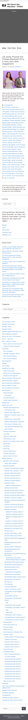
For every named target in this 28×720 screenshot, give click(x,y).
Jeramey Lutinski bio (19, 138)
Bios (7, 602)
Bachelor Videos (7, 329)
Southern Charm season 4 (12, 644)
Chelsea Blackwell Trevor (14, 133)
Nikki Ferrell (9, 612)
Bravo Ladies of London (9, 341)
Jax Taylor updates (10, 656)
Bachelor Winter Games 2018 (13, 535)
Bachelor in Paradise (10, 509)
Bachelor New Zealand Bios (13, 419)
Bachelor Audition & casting (12, 473)
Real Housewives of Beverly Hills (11, 378)
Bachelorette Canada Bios (13, 572)
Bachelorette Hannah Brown (13, 574)
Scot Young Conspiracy (10, 356)
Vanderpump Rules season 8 (13, 678)
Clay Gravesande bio (16, 136)
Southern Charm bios (11, 639)
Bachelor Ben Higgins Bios (12, 412)
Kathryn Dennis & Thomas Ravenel (14, 637)
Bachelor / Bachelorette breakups (14, 468)
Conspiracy (5, 348)
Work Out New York (9, 681)
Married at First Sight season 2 (12, 373)
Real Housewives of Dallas (9, 380)
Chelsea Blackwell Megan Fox (10, 129)
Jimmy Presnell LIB (7, 162)
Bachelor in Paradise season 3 (14, 514)
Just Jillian (6, 434)
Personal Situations (9, 397)
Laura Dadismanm (10, 173)
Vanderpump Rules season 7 (13, 676)
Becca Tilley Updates (11, 463)
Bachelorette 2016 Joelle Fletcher (14, 562)
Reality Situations (7, 458)
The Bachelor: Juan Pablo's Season (15, 607)
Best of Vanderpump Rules (12, 654)
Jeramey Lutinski (7, 138)
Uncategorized (8, 105)
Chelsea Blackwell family (9, 125)
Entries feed (5, 230)
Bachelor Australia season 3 (13, 478)
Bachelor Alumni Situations (11, 461)
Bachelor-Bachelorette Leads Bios (14, 421)
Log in (4, 227)
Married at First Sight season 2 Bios (13, 441)
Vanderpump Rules (8, 651)
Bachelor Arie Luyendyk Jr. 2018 (14, 470)
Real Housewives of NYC (9, 385)
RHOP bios (6, 448)
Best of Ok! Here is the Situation (11, 336)
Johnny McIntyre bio (8, 171)
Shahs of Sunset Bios (9, 451)
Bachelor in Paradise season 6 (14, 523)
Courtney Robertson (10, 586)
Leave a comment (9, 178)
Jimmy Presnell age (7, 147)
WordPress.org (6, 235)
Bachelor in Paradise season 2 (14, 512)
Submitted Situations (8, 692)
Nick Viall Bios (9, 429)
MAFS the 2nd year (9, 371)
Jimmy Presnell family (14, 158)
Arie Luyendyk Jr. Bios (8, 321)
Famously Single (8, 627)
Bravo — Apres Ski (7, 339)
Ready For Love (7, 629)
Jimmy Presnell (20, 145)
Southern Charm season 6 (12, 646)
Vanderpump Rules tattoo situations (12, 700)
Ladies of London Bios (9, 436)
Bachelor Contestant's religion (13, 497)
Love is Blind (5, 366)
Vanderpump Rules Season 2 (13, 666)
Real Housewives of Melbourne (11, 383)
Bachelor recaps (6, 326)
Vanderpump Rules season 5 (13, 673)
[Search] (24, 708)
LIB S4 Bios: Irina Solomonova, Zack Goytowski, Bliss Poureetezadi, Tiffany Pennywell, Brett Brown (13, 290)
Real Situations (6, 390)
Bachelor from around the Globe (14, 507)
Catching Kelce (7, 622)
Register (4, 225)
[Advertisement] (14, 28)
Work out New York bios (10, 456)
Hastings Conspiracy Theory (11, 353)
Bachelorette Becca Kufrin (12, 567)
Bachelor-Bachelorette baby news (12, 331)
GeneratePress (16, 717)
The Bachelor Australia (11, 596)
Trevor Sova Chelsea (18, 175)
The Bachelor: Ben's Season (13, 605)
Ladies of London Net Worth (11, 346)
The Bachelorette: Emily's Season (14, 620)
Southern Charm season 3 (12, 642)
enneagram (8, 395)
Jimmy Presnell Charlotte (9, 149)
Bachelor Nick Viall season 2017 (14, 528)
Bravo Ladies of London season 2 (13, 344)
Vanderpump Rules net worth (13, 661)
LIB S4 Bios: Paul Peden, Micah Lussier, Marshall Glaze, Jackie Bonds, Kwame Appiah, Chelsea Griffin (13, 284)
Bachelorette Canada (11, 569)
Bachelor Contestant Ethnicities (14, 493)
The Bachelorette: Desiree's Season (15, 617)
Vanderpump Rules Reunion (13, 664)
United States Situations (10, 400)
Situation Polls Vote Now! (9, 690)
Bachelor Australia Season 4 (13, 480)
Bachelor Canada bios (8, 324)
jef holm (4, 363)
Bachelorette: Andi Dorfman (13, 579)
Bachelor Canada (10, 483)
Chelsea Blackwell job (18, 127)
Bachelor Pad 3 (9, 531)
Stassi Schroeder (8, 649)
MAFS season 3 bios (9, 439)
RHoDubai (5, 683)
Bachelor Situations (9, 466)
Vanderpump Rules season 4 (13, 671)
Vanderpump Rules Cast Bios (13, 659)
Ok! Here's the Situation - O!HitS (15, 5)
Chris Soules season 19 (10, 624)
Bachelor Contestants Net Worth (14, 504)
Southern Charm (8, 634)
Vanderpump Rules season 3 (13, 669)
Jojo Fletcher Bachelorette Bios (13, 426)
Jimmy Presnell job (16, 160)
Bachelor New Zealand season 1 (14, 526)
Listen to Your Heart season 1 (13, 589)
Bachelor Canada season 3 (13, 485)
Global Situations (8, 393)
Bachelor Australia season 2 (13, 475)
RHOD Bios (6, 446)
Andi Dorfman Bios (10, 410)
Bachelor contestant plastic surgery (15, 495)
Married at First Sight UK (10, 375)
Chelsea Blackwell (15, 120)
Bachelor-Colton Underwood (13, 546)
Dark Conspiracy (8, 351)
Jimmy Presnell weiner (13, 164)
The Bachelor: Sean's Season (13, 615)
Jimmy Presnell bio (19, 147)
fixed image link (6, 361)
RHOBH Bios (7, 443)
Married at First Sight (8, 368)
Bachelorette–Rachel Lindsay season (15, 577)
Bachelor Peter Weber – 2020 (13, 533)
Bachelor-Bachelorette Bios (11, 407)
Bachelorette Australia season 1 (14, 564)
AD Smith (6, 107)
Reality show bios (7, 405)
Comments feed (6, 232)
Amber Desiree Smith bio (9, 114)
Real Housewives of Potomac (10, 388)
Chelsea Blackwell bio (17, 122)
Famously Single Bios (9, 431)
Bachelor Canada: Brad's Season (14, 490)
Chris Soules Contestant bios (13, 424)
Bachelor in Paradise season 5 (14, 521)
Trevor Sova (19, 173)
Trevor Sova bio (6, 175)
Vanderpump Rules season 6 (10, 697)
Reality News (6, 402)
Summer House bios (9, 453)
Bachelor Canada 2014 (11, 488)
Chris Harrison (9, 584)
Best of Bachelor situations (10, 334)
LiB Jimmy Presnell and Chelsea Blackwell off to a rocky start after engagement (13, 60)
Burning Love (8, 581)
